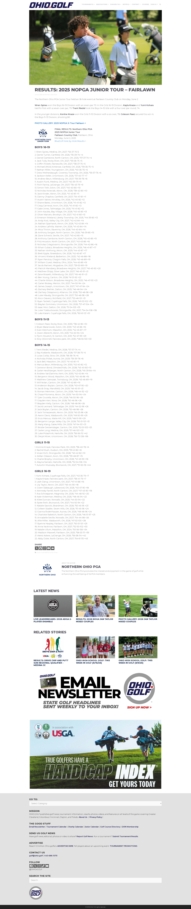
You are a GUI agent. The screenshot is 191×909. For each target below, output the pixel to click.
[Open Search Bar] (160, 4)
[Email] (52, 548)
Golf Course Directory (110, 827)
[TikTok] (43, 866)
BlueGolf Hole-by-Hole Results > (70, 141)
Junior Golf (40, 552)
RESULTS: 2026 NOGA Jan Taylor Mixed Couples (94, 620)
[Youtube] (48, 548)
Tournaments (87, 4)
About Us (83, 817)
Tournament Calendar (56, 827)
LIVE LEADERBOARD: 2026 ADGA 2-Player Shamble (53, 620)
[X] (36, 548)
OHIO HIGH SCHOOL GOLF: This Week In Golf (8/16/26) (93, 661)
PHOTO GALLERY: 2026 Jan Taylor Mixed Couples (138, 620)
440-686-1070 (50, 856)
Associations (101, 4)
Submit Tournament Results (125, 836)
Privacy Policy (96, 817)
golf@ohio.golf (36, 856)
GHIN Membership (130, 827)
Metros (126, 4)
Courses (145, 4)
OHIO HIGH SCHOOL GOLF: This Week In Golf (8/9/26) (135, 661)
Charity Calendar (75, 827)
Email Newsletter (37, 827)
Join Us (153, 4)
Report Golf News (85, 836)
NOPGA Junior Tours (50, 552)
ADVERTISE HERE (65, 846)
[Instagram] (44, 548)
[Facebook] (40, 548)
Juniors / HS (115, 4)
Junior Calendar (92, 827)
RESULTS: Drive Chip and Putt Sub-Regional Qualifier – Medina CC (51, 662)
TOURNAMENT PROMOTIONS (123, 846)
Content (135, 4)
